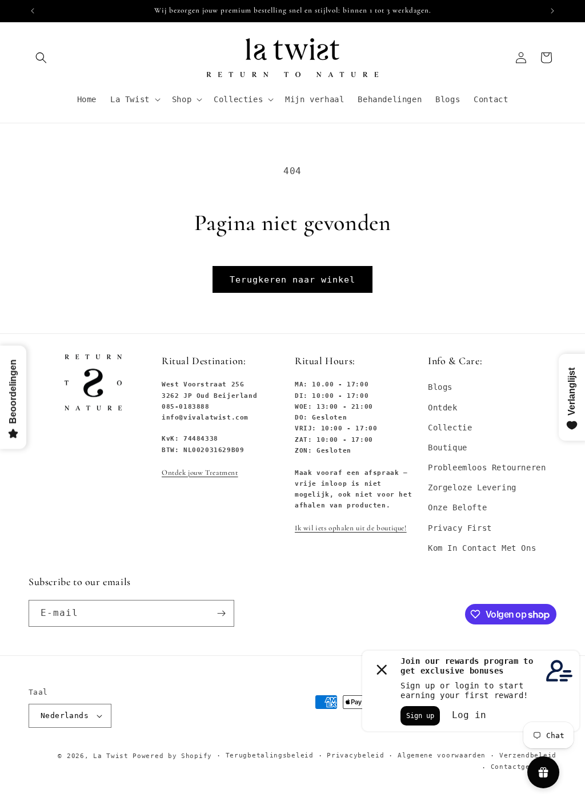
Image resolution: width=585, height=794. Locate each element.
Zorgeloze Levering (472, 487)
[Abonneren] (221, 613)
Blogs (440, 387)
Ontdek (443, 407)
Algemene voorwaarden (442, 755)
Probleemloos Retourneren (487, 467)
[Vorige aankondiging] (32, 11)
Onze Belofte (457, 507)
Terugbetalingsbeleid (270, 755)
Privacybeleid (355, 755)
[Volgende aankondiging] (552, 11)
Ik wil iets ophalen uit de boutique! (351, 528)
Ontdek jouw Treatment (200, 472)
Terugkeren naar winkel (292, 280)
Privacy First (460, 528)
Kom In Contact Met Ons (482, 548)
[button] (41, 57)
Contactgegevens (524, 767)
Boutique (447, 447)
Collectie (450, 427)
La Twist (113, 756)
